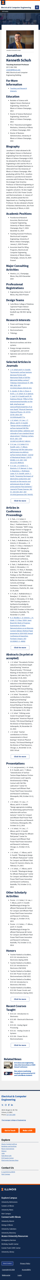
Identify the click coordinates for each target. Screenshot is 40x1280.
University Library (7, 1252)
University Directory (8, 1233)
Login (20, 1275)
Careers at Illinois (7, 1206)
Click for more (20, 501)
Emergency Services (8, 1240)
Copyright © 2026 (8, 1270)
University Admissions (9, 1202)
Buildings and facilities (9, 1146)
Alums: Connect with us (9, 1144)
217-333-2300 (10, 1115)
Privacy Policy (25, 1263)
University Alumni (7, 1221)
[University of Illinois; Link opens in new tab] (8, 1189)
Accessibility (26, 1270)
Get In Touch (10, 1130)
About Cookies (7, 1263)
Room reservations (7, 1149)
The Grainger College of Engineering (13, 1120)
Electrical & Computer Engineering (13, 1098)
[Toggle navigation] (37, 7)
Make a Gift (27, 1130)
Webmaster (6, 1275)
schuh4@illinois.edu (13, 70)
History (3, 1151)
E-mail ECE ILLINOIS (8, 1172)
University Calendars (8, 1229)
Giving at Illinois (7, 1225)
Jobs (3, 1153)
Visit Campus (5, 1174)
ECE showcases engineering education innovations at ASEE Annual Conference (24, 1065)
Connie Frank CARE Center (10, 1248)
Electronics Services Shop (9, 1160)
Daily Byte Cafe (6, 1156)
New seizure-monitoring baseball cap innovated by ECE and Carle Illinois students (24, 1073)
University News (7, 1210)
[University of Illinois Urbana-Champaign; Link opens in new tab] (3, 3)
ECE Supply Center (7, 1158)
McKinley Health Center (9, 1244)
